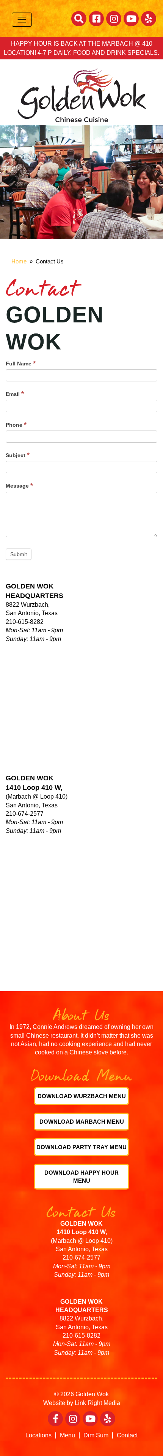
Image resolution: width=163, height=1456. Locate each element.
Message (19, 485)
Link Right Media (97, 1403)
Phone (16, 424)
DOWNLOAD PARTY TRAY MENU (81, 1147)
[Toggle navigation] (22, 20)
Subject (18, 455)
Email (15, 393)
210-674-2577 (81, 1257)
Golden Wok (92, 1394)
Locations (38, 1435)
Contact (127, 1435)
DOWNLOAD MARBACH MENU (81, 1121)
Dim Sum (95, 1435)
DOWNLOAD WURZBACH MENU (82, 1096)
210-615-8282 (81, 1335)
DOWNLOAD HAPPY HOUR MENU (81, 1176)
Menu (67, 1435)
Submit (18, 554)
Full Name (21, 363)
